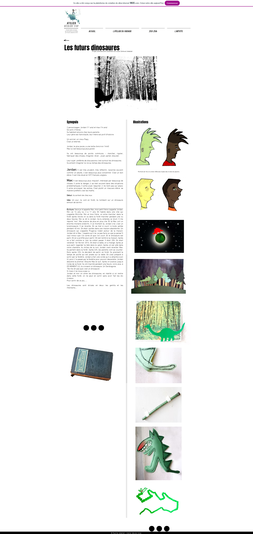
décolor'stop (71, 26)
